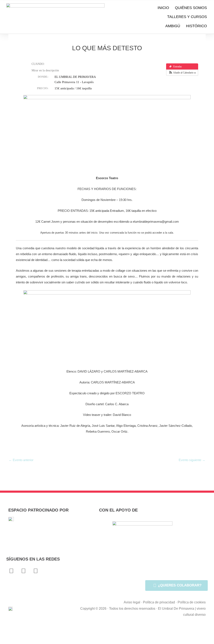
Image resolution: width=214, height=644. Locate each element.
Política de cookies (192, 602)
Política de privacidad (159, 602)
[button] (182, 73)
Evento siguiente (192, 460)
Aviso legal (132, 602)
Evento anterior (21, 460)
